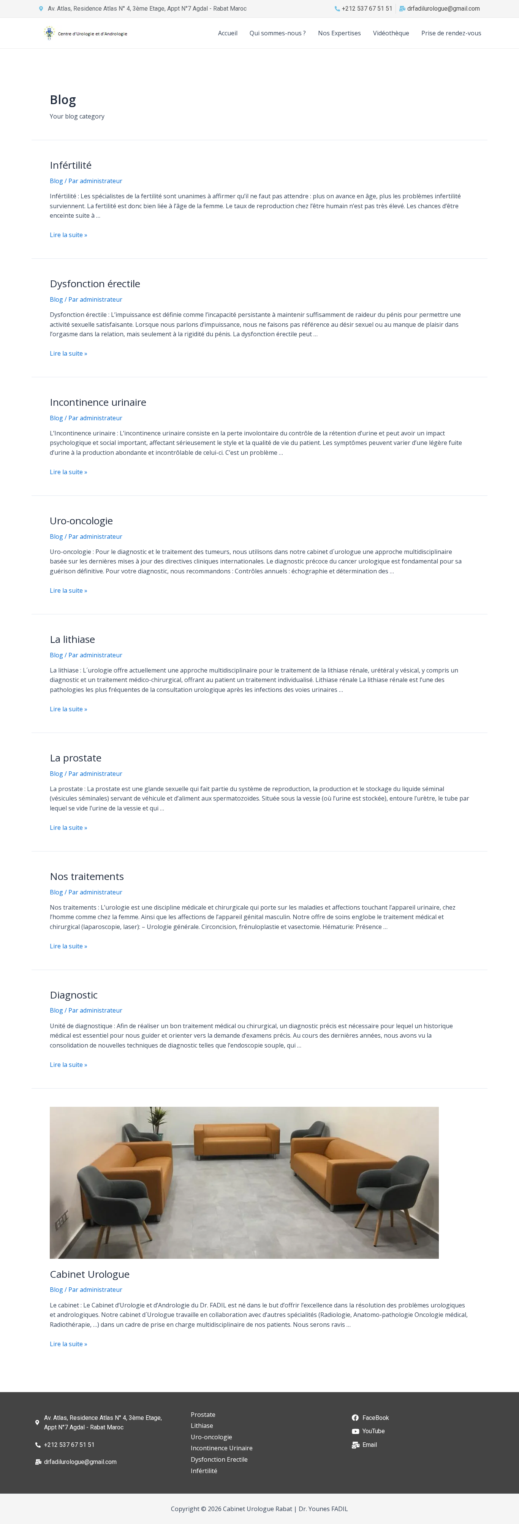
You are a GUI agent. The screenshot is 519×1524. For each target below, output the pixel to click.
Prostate (203, 1414)
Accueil (227, 33)
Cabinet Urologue (90, 1274)
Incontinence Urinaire (222, 1448)
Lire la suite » (68, 235)
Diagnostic (74, 995)
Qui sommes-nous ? (278, 33)
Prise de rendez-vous (451, 33)
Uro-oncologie (81, 520)
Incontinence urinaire (98, 402)
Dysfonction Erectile (219, 1459)
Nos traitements (87, 876)
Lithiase (202, 1425)
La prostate (75, 757)
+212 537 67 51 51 (367, 8)
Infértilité (71, 165)
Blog (56, 181)
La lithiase (72, 639)
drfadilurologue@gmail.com (443, 8)
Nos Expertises (339, 33)
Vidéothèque (391, 33)
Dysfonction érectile (95, 283)
